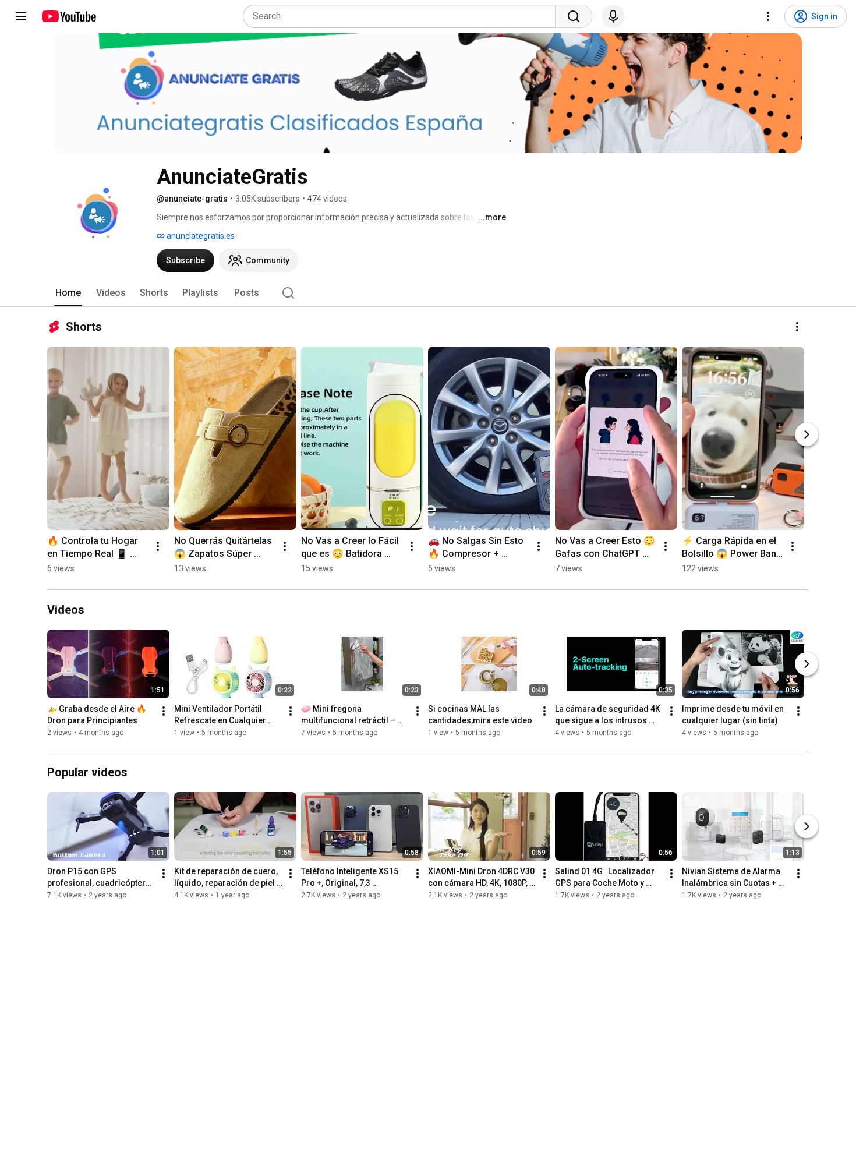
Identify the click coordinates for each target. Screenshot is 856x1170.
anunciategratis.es (200, 236)
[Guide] (21, 16)
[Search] (573, 16)
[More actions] (797, 326)
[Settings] (768, 16)
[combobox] (403, 16)
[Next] (806, 434)
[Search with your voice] (613, 16)
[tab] (68, 293)
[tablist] (428, 293)
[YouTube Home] (68, 16)
